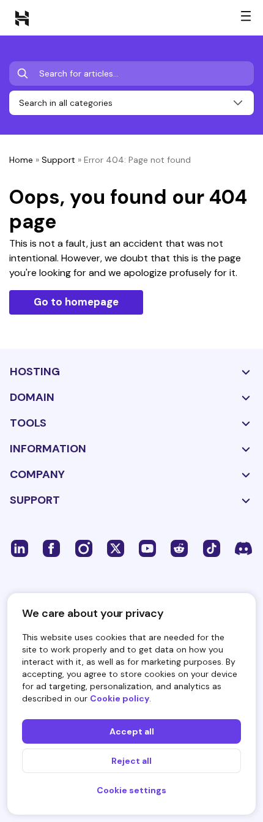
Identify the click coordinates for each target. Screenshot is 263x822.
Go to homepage (76, 301)
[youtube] (147, 547)
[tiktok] (211, 547)
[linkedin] (19, 547)
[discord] (243, 547)
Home (21, 159)
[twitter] (115, 547)
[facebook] (51, 547)
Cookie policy (119, 698)
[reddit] (179, 547)
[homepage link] (22, 17)
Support (58, 159)
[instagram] (84, 547)
